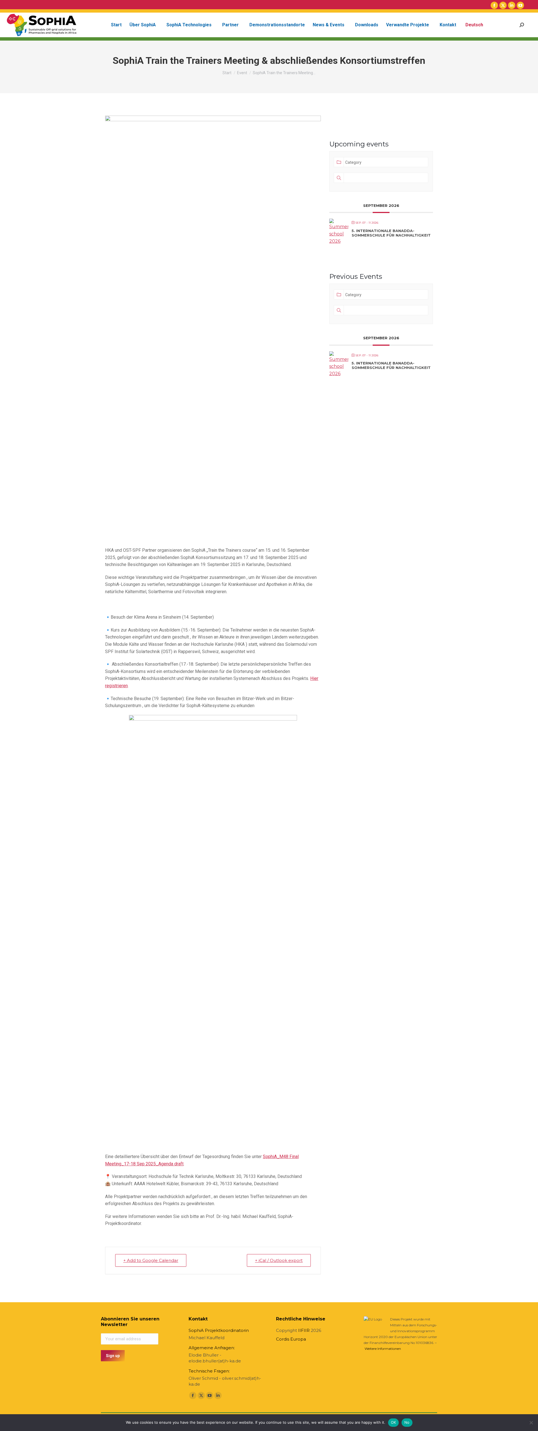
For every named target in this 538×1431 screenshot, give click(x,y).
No (407, 1422)
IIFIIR (304, 1330)
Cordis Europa (291, 1339)
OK (393, 1422)
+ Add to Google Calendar (150, 1260)
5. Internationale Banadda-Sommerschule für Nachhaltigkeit (391, 232)
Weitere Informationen (383, 1348)
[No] (531, 1422)
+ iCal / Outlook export (279, 1260)
